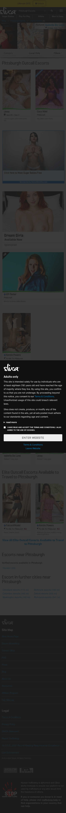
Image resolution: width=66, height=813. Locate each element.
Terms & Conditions (44, 396)
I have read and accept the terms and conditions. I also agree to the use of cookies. (34, 428)
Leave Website (33, 448)
